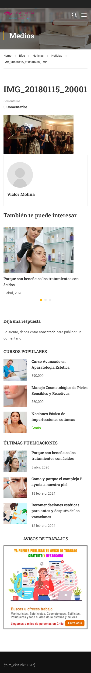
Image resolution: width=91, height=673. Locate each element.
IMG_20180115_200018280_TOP (25, 62)
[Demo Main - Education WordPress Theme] (19, 15)
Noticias (38, 55)
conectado (47, 332)
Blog (22, 55)
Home (7, 55)
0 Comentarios (16, 106)
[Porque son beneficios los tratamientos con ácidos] (39, 250)
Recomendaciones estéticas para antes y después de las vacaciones (56, 510)
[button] (41, 300)
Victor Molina (21, 194)
